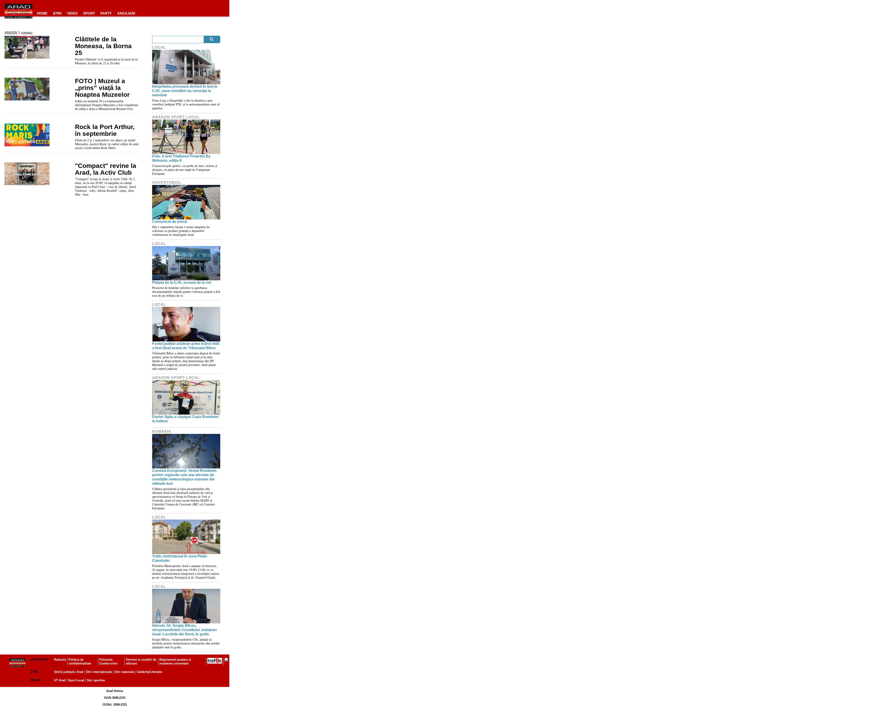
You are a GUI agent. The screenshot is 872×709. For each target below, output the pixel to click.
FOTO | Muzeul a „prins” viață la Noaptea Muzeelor (102, 88)
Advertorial (166, 182)
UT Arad (59, 680)
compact (26, 32)
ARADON (11, 32)
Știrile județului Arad (68, 672)
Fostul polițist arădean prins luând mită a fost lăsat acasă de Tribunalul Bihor (185, 346)
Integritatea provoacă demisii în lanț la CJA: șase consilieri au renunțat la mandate (184, 91)
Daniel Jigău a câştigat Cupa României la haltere (185, 419)
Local (159, 47)
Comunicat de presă (169, 222)
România (161, 431)
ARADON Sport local (176, 117)
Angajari (126, 13)
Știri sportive (96, 680)
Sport (89, 13)
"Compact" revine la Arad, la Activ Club (105, 169)
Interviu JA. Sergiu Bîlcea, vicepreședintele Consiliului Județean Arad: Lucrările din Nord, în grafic (184, 630)
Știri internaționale (99, 672)
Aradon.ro (39, 659)
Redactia (60, 659)
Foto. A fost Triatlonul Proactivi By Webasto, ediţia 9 (181, 158)
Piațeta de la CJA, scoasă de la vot (181, 282)
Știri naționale (124, 672)
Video (72, 13)
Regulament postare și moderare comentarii (175, 661)
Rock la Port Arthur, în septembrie (105, 130)
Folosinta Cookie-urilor (108, 661)
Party (106, 13)
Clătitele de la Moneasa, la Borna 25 (103, 46)
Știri (34, 672)
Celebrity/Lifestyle (149, 672)
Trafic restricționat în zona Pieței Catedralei (179, 558)
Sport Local (76, 680)
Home (42, 13)
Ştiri (57, 13)
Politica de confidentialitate (80, 661)
